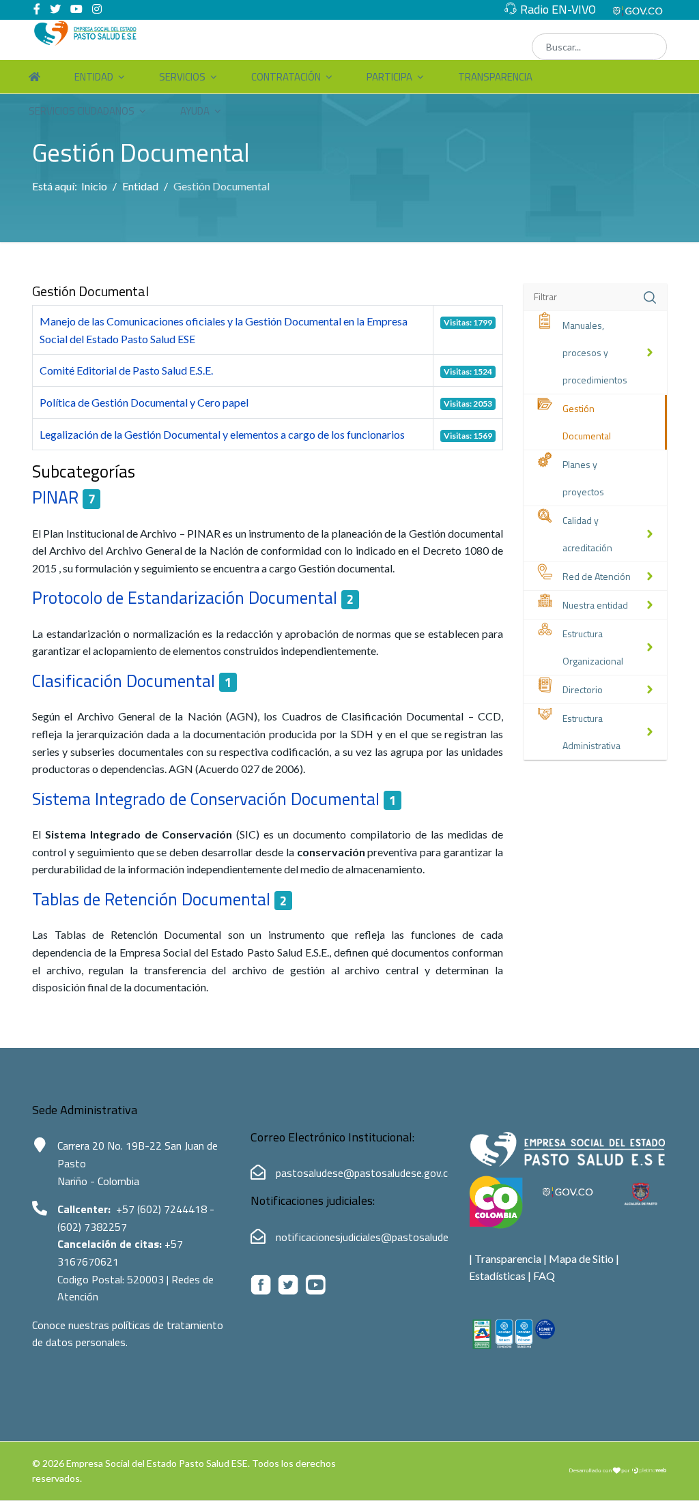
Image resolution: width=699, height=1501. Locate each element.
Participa (389, 77)
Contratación (286, 77)
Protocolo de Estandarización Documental (184, 598)
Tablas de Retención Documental (151, 899)
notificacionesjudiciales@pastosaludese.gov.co (383, 1237)
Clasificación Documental (123, 681)
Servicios (182, 77)
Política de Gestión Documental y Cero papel (144, 402)
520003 (147, 1279)
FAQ (544, 1275)
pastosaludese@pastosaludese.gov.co (365, 1173)
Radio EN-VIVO (558, 9)
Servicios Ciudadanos (81, 111)
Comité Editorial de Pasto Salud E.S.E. (126, 370)
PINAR (55, 497)
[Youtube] (76, 8)
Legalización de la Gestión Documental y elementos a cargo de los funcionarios (222, 434)
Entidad (93, 77)
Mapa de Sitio (581, 1258)
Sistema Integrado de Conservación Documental (206, 799)
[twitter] (55, 8)
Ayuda (195, 111)
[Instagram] (97, 8)
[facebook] (36, 8)
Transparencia (495, 77)
